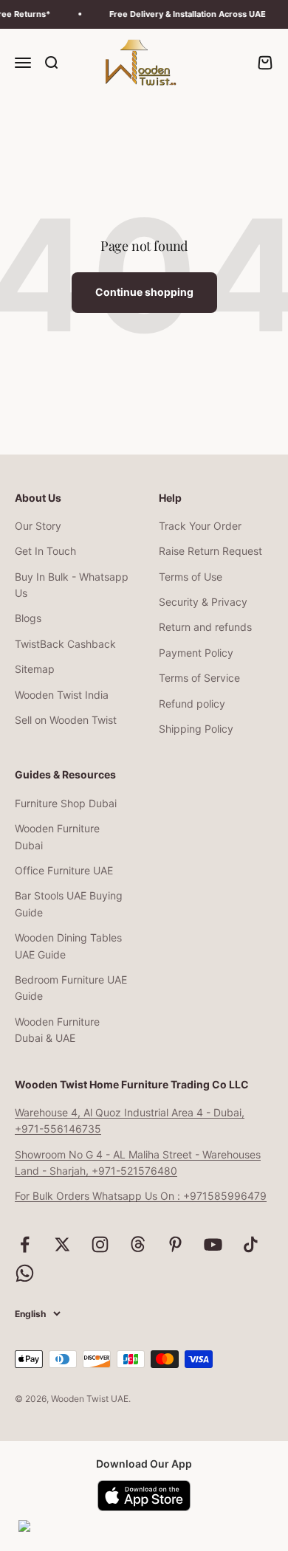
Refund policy (192, 703)
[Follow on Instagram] (100, 1244)
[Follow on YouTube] (213, 1244)
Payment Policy (196, 652)
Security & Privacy (203, 601)
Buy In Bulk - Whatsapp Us (71, 584)
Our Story (38, 525)
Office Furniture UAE (64, 870)
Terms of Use (190, 576)
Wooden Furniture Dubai (57, 836)
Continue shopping (144, 292)
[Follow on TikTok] (251, 1244)
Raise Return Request (210, 551)
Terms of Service (199, 677)
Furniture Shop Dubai (66, 803)
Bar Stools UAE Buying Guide (69, 903)
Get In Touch (45, 551)
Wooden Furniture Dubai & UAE (57, 1029)
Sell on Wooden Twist (66, 720)
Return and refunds (205, 627)
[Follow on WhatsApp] (25, 1273)
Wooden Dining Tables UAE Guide (68, 945)
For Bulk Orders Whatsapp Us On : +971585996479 (141, 1195)
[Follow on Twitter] (62, 1244)
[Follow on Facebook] (25, 1244)
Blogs (28, 618)
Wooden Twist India (62, 694)
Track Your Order (200, 525)
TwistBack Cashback (65, 644)
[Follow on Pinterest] (175, 1244)
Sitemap (35, 669)
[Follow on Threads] (138, 1244)
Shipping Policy (196, 728)
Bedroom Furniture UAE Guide (71, 987)
